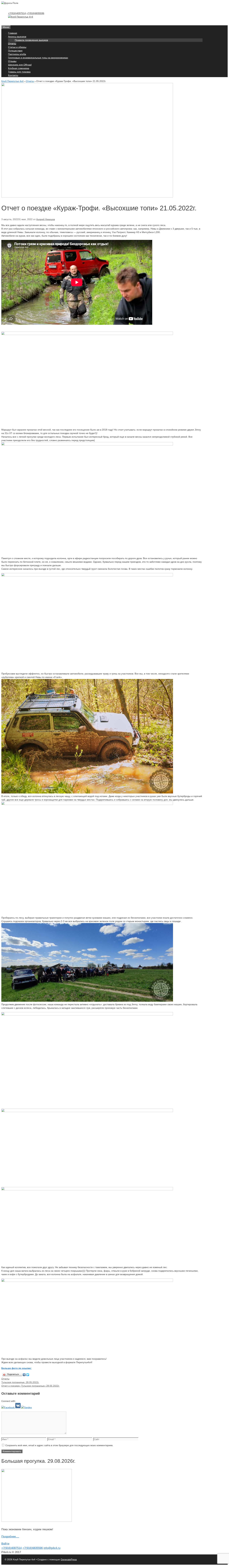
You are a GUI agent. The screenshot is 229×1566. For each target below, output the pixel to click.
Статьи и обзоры (17, 47)
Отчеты (12, 43)
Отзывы (12, 61)
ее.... (16, 1536)
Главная (12, 33)
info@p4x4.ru (52, 1548)
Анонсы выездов (17, 36)
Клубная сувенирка (18, 68)
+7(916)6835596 (35, 13)
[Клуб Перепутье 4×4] (20, 16)
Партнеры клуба (17, 54)
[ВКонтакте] (24, 1375)
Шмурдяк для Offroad (20, 64)
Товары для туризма (19, 71)
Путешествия (15, 50)
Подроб (6, 1536)
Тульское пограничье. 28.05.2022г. (20, 1382)
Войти (5, 1543)
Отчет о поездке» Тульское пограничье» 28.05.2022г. (30, 1385)
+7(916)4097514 (17, 13)
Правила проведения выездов (31, 40)
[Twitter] (28, 1375)
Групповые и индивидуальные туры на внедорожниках (38, 57)
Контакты (13, 75)
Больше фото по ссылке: (16, 1368)
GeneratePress (69, 1559)
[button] (8, 1407)
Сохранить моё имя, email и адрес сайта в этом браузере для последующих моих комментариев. (59, 1445)
